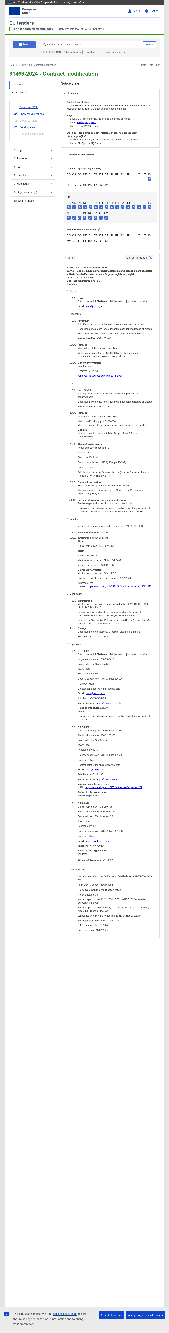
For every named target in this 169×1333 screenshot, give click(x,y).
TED (11, 65)
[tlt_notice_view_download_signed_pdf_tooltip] (150, 179)
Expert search (92, 52)
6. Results (20, 175)
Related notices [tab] (19, 92)
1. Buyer (19, 150)
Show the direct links (31, 114)
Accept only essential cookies (145, 1315)
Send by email (27, 127)
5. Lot (17, 167)
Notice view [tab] (17, 84)
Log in (136, 11)
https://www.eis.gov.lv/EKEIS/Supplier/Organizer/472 (113, 787)
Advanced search (72, 52)
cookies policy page (65, 1313)
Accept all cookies (111, 1315)
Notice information (24, 200)
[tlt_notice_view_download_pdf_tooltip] (69, 207)
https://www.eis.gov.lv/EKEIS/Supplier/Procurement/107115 (119, 586)
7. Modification (22, 183)
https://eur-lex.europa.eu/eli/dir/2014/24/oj (100, 375)
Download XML (28, 107)
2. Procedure (21, 158)
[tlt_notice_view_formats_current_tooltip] (150, 257)
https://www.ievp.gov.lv (108, 703)
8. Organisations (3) (25, 192)
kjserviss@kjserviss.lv (97, 841)
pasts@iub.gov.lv (94, 769)
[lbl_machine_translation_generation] (99, 229)
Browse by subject (113, 52)
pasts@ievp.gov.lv (86, 122)
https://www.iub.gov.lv (108, 779)
